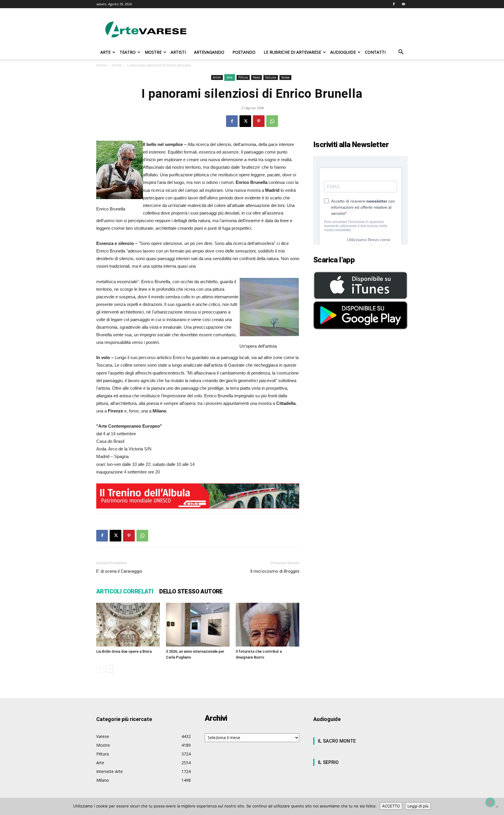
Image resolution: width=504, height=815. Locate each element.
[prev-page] (100, 669)
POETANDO (244, 52)
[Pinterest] (259, 121)
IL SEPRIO (328, 762)
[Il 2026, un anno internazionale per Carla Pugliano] (198, 625)
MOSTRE (153, 52)
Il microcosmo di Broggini (274, 571)
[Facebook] (393, 4)
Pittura (243, 77)
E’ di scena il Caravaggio (119, 571)
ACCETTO (391, 806)
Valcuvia (270, 77)
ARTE (105, 52)
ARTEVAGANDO (209, 52)
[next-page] (109, 669)
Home (101, 65)
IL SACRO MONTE (337, 741)
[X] (245, 121)
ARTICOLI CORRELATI (124, 591)
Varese (285, 77)
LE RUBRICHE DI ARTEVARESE (292, 52)
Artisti (117, 65)
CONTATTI (375, 52)
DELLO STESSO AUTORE (191, 591)
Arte (229, 77)
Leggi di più (417, 806)
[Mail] (403, 4)
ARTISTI (178, 52)
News (256, 77)
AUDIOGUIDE (343, 52)
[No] (497, 806)
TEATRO (128, 52)
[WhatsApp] (272, 121)
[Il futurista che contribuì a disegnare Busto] (267, 625)
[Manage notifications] (490, 802)
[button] (401, 52)
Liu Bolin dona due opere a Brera (124, 651)
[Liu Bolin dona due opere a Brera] (128, 625)
